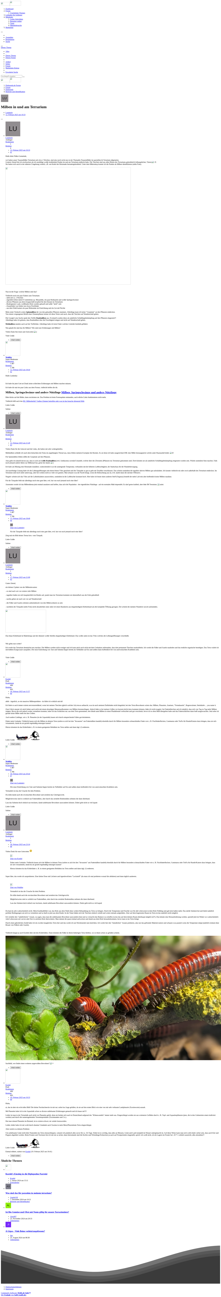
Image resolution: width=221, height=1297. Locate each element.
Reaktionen (10, 142)
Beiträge (9, 146)
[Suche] (24, 76)
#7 (11, 776)
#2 (11, 372)
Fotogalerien (14, 1183)
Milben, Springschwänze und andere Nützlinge (88, 392)
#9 (11, 1099)
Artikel (8, 62)
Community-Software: (16, 1293)
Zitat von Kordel (16, 859)
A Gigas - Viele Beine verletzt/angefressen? (25, 1231)
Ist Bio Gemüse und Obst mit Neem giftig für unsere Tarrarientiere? (37, 1212)
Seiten (8, 64)
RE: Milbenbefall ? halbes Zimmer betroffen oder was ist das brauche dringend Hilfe (53, 401)
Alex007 (13, 1217)
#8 (11, 847)
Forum (8, 66)
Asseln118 (14, 1197)
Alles (7, 51)
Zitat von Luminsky (17, 528)
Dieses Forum (11, 58)
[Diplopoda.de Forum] (11, 5)
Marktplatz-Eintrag (12, 68)
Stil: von (13, 1295)
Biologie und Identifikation (20, 1202)
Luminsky (9, 113)
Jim (11, 1236)
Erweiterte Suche (12, 72)
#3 (11, 445)
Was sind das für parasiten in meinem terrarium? (29, 1193)
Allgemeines (14, 1221)
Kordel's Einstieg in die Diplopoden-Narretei (26, 1174)
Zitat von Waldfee (16, 887)
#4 (11, 520)
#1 (11, 152)
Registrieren (10, 39)
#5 (11, 579)
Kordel (28, 1152)
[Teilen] (2, 119)
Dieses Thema (11, 56)
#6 (11, 694)
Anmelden (9, 37)
